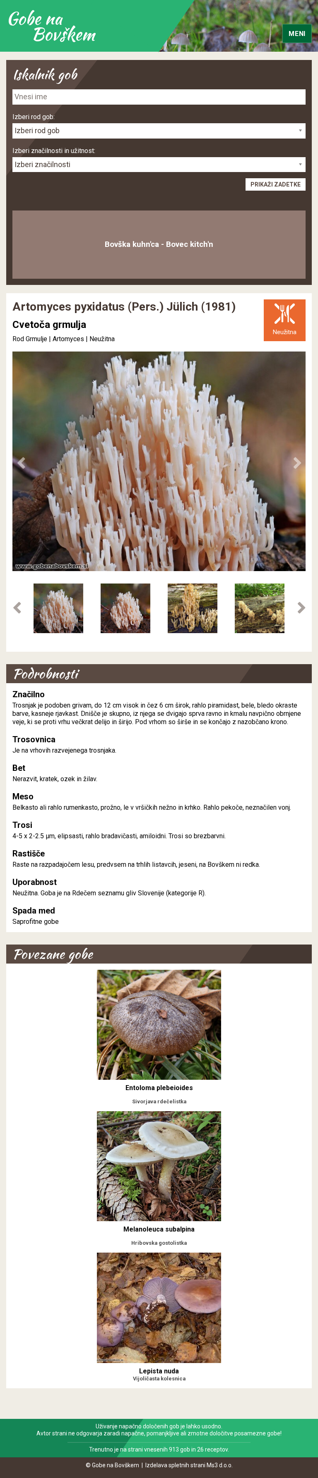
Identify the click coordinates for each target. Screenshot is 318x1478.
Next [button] (297, 463)
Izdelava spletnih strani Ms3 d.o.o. (189, 1465)
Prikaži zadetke (276, 184)
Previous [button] (21, 463)
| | (57, 339)
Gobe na (50, 26)
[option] (58, 608)
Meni (297, 34)
